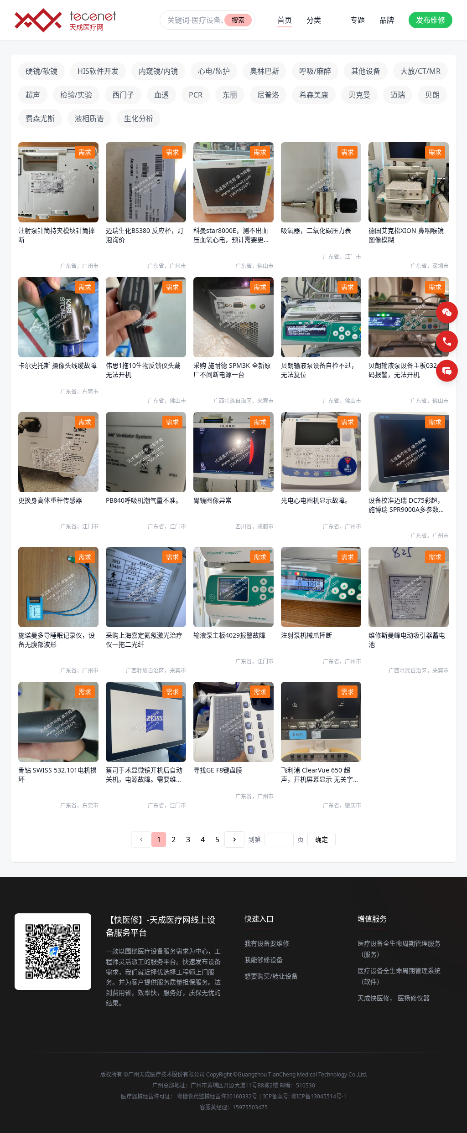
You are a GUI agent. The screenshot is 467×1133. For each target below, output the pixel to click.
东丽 (230, 95)
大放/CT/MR (420, 71)
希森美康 (313, 95)
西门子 (123, 95)
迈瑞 (397, 95)
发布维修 (430, 20)
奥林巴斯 (264, 71)
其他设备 (365, 71)
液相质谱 (89, 118)
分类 (313, 20)
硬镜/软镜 (41, 71)
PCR (195, 95)
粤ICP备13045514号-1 (319, 1096)
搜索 (238, 19)
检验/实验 (76, 95)
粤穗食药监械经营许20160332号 (218, 1096)
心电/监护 (214, 71)
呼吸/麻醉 (315, 71)
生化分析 (138, 118)
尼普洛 (268, 95)
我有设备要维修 (266, 943)
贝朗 (432, 95)
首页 (284, 20)
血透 (161, 95)
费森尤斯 (40, 118)
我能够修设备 (263, 959)
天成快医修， (377, 998)
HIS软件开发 (98, 71)
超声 (33, 95)
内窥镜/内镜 (158, 71)
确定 (321, 839)
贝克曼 (359, 95)
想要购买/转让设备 (271, 976)
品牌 (386, 20)
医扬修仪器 (414, 998)
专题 (357, 20)
